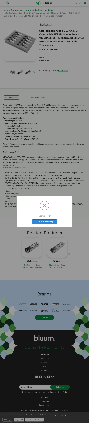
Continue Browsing (44, 222)
